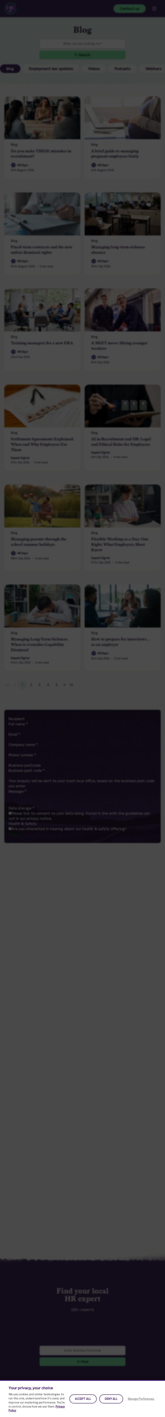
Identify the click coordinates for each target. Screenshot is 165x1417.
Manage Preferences (141, 1398)
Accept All (83, 1398)
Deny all (111, 1398)
